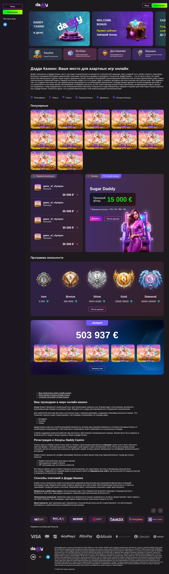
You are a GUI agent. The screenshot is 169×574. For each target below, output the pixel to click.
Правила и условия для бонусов (44, 527)
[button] (32, 28)
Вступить (96, 218)
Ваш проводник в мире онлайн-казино (55, 393)
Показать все (97, 368)
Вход (13, 6)
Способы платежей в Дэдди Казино (54, 397)
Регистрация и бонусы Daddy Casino (54, 395)
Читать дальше (113, 219)
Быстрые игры (9, 19)
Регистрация (12, 12)
